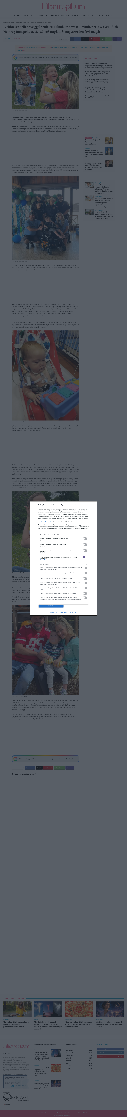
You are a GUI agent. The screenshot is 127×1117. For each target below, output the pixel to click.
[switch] (85, 538)
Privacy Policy (73, 612)
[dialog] (63, 558)
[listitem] (63, 535)
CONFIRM (51, 606)
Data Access (63, 612)
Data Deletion (53, 612)
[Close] (93, 505)
